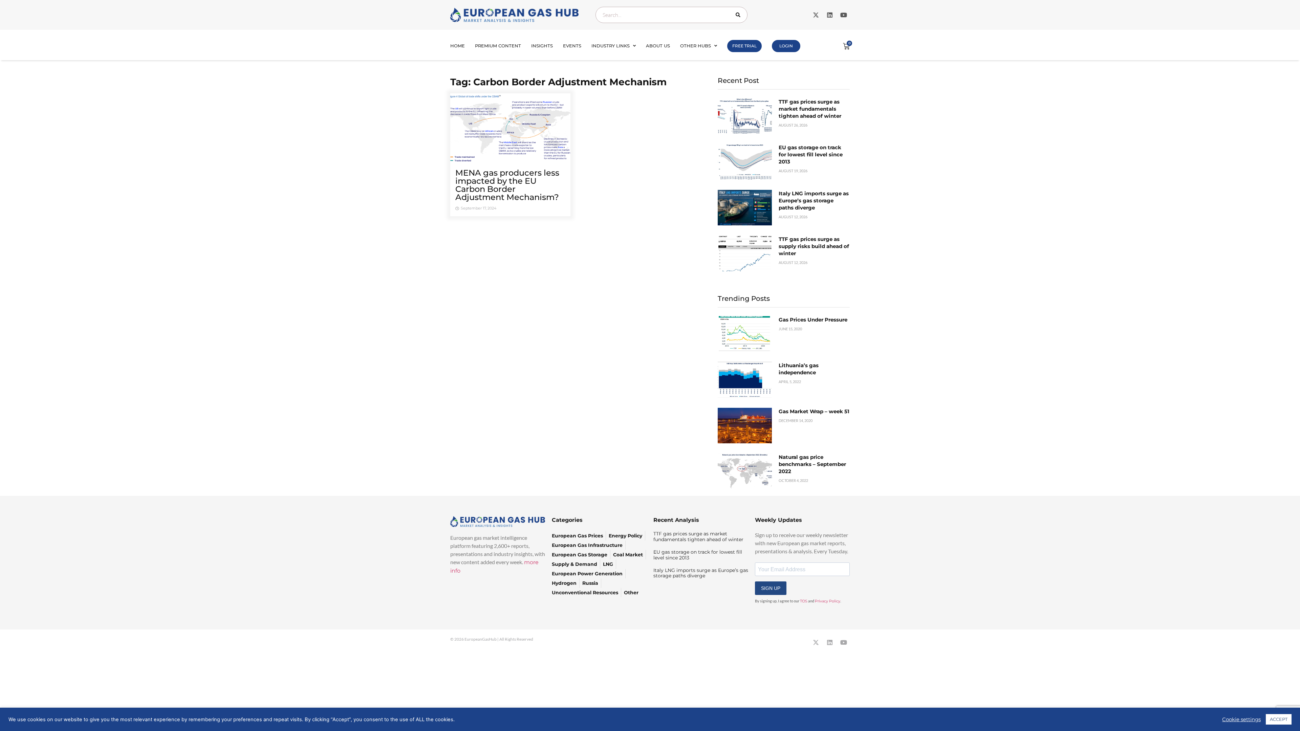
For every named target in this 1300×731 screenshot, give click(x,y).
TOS (803, 601)
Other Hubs (695, 45)
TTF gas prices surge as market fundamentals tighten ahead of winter (810, 108)
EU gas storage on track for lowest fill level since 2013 (811, 154)
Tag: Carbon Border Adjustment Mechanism (558, 82)
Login (786, 45)
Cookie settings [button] (1241, 719)
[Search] (739, 15)
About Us (658, 45)
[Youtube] (844, 15)
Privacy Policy (827, 601)
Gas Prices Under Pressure (813, 319)
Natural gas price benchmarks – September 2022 (812, 464)
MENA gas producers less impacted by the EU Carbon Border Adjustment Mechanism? (507, 185)
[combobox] (671, 15)
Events (572, 45)
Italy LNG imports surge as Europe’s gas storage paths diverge (814, 200)
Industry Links (610, 45)
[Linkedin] (830, 15)
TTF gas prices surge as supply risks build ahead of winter (814, 246)
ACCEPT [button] (1278, 719)
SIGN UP (770, 588)
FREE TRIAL (744, 45)
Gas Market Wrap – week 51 (814, 411)
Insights (542, 45)
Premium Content (498, 45)
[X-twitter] (816, 15)
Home (457, 45)
